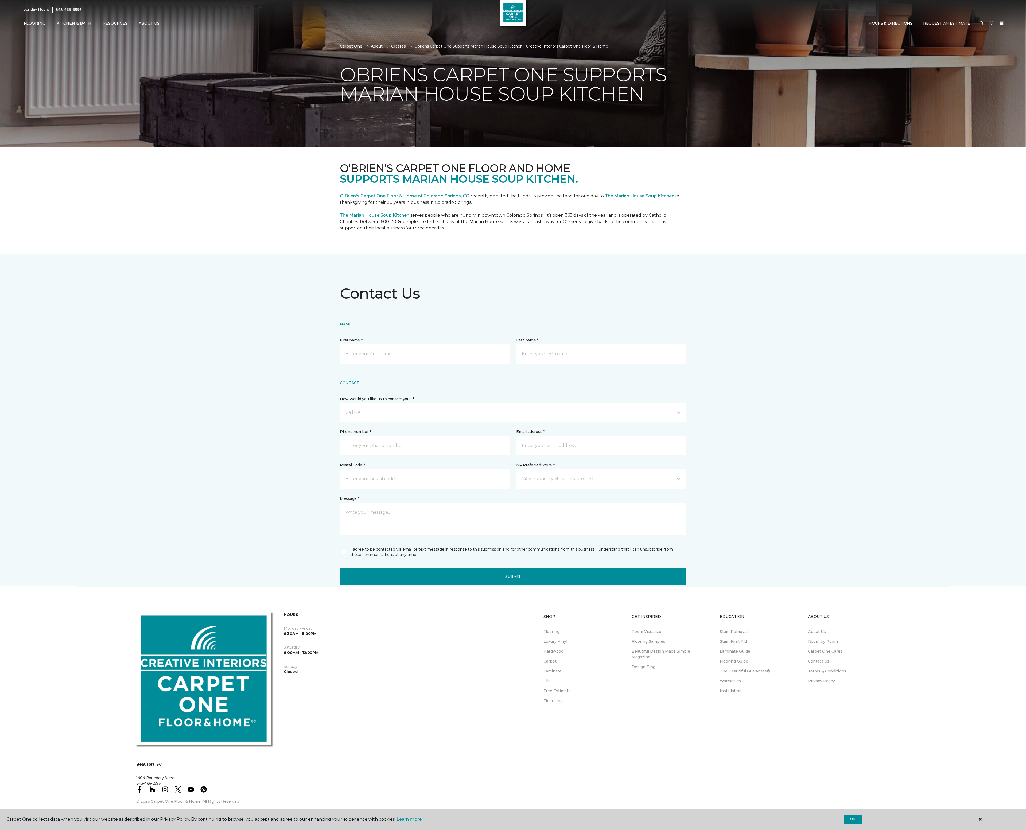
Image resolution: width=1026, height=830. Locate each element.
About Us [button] (149, 23)
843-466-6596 (69, 9)
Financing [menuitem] (553, 700)
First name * (351, 340)
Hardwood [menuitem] (553, 651)
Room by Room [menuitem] (823, 641)
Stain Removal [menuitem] (734, 631)
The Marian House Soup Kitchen (639, 195)
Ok (853, 819)
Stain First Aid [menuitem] (733, 641)
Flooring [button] (34, 23)
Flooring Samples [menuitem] (648, 641)
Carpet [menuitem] (550, 661)
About (377, 46)
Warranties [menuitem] (730, 681)
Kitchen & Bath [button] (74, 23)
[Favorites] (991, 23)
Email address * (530, 432)
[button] (982, 23)
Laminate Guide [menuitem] (735, 651)
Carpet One (351, 46)
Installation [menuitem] (731, 690)
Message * (349, 498)
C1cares (398, 46)
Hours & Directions (890, 23)
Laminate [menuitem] (552, 671)
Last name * (527, 340)
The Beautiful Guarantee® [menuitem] (745, 671)
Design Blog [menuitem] (643, 666)
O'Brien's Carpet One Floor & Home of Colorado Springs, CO (404, 195)
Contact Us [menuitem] (818, 661)
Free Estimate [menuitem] (557, 690)
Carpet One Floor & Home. (176, 801)
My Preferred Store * (535, 465)
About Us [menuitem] (817, 631)
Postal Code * (352, 465)
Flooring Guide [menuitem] (734, 661)
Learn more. (409, 819)
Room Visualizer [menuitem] (647, 631)
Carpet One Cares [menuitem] (825, 651)
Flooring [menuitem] (551, 631)
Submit (513, 576)
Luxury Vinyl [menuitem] (555, 641)
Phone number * (355, 432)
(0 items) (1002, 23)
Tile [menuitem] (547, 681)
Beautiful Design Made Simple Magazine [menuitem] (661, 654)
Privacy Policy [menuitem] (821, 681)
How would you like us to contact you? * (377, 399)
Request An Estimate (946, 23)
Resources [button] (115, 23)
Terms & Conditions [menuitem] (827, 671)
